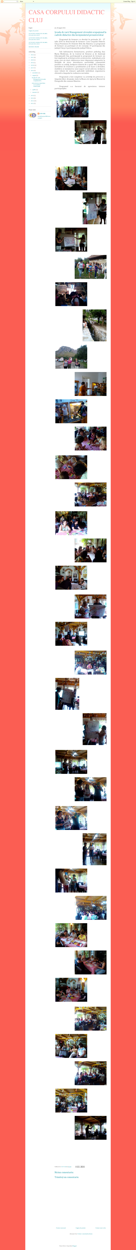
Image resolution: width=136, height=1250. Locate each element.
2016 (32, 70)
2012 (32, 103)
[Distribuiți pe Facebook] (82, 1167)
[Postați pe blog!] (78, 1167)
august (34, 75)
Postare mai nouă (61, 1228)
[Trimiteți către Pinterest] (84, 1167)
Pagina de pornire (81, 1228)
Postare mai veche (100, 1228)
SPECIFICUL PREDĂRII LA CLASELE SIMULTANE (38, 85)
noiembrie (35, 73)
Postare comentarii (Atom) (84, 1234)
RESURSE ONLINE (34, 47)
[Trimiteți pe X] (80, 1167)
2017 (32, 68)
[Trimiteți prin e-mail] (76, 1167)
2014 (32, 98)
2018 (32, 65)
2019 (32, 62)
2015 (32, 95)
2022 (32, 54)
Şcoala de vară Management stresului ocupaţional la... (39, 79)
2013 (32, 101)
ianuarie (34, 92)
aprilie (34, 89)
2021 (32, 57)
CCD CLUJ (42, 113)
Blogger (74, 1246)
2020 (32, 60)
